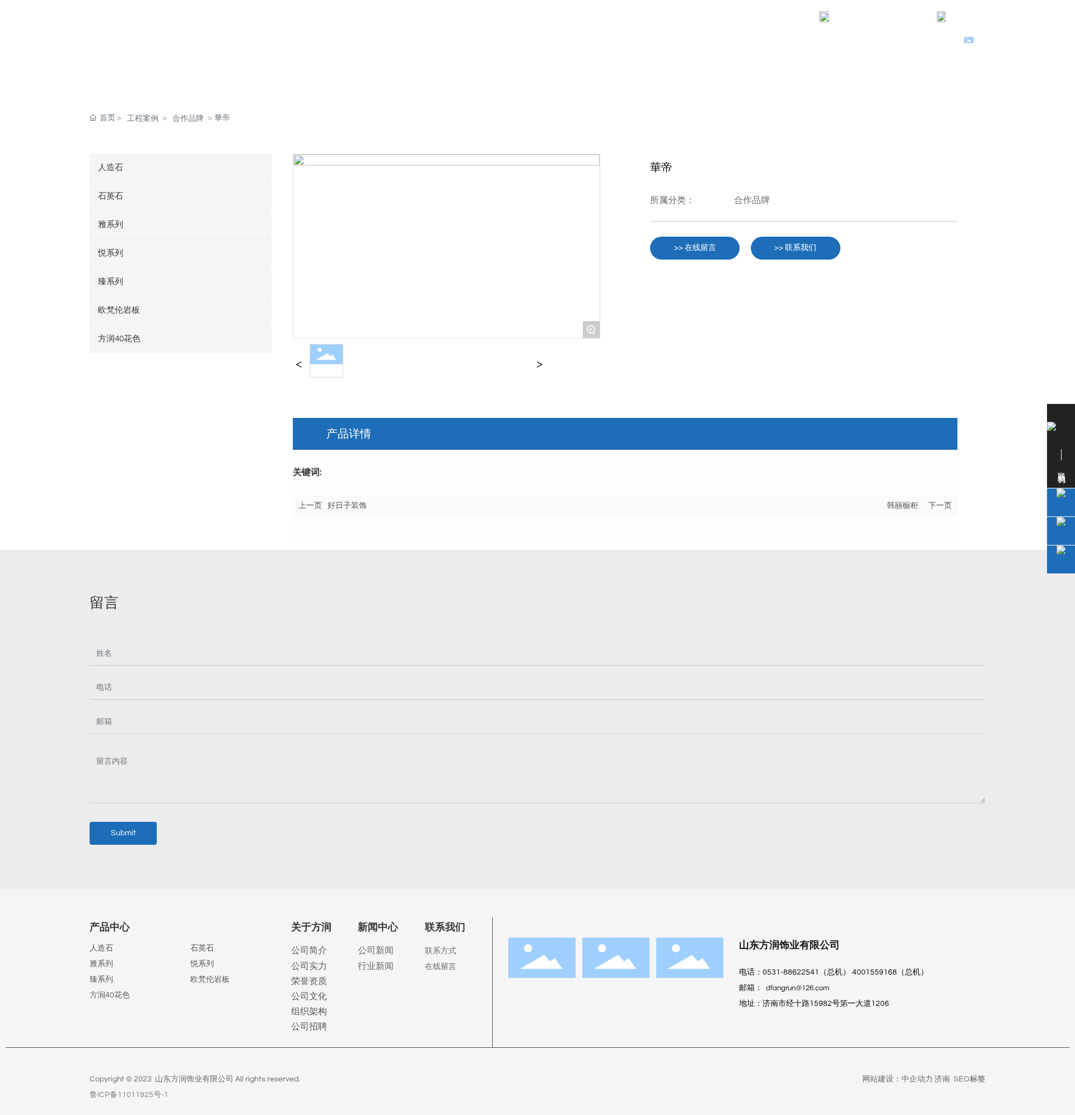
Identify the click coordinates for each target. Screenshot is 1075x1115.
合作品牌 (188, 119)
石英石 (202, 948)
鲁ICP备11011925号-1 (129, 1095)
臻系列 (101, 980)
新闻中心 (378, 927)
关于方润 (311, 927)
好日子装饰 (347, 505)
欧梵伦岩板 (210, 980)
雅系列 (101, 964)
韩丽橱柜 (902, 505)
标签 (977, 1079)
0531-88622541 (993, 17)
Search (993, 41)
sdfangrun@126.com (881, 17)
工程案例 (142, 119)
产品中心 (110, 927)
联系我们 (445, 927)
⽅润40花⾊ (110, 995)
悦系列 (202, 964)
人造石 (101, 948)
